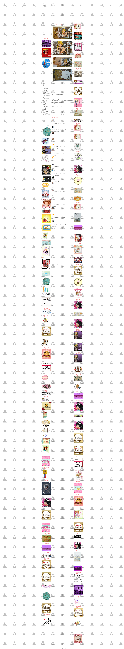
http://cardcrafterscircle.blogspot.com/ (57, 96)
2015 (43, 82)
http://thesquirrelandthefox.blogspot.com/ (57, 102)
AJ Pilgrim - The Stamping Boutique (46, 104)
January (45, 123)
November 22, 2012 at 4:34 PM (59, 140)
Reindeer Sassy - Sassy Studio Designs (46, 96)
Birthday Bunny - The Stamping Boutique (46, 103)
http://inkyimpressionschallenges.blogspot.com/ (58, 103)
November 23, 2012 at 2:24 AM (59, 153)
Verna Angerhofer (56, 175)
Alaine (55, 137)
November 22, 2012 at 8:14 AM (59, 123)
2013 (43, 84)
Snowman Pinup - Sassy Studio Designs (45, 92)
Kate (54, 125)
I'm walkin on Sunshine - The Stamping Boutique (46, 90)
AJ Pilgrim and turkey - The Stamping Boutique (46, 112)
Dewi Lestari (55, 213)
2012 (43, 85)
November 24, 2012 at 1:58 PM (59, 191)
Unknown (55, 155)
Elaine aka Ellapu (56, 148)
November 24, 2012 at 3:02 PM (59, 204)
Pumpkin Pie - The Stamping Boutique (46, 101)
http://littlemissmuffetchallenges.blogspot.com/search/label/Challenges (62, 100)
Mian (54, 193)
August (45, 117)
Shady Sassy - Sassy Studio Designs (46, 88)
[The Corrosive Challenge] (47, 47)
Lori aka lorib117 (56, 131)
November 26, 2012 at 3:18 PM (59, 233)
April (44, 121)
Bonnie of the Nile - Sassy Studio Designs (46, 106)
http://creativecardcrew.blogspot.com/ (57, 99)
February (45, 122)
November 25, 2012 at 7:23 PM (59, 217)
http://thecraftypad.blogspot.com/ (56, 105)
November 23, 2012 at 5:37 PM (59, 173)
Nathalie (55, 226)
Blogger (48, 125)
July (44, 118)
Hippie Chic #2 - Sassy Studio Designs (46, 114)
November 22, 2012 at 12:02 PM (60, 129)
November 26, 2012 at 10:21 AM (60, 224)
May (44, 120)
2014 (43, 83)
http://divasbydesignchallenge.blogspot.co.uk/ (58, 94)
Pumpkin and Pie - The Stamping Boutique (46, 95)
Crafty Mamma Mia (56, 181)
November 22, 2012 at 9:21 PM (59, 146)
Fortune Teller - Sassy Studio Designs (46, 99)
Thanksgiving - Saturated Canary (46, 98)
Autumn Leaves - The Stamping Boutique (46, 108)
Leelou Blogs (64, 648)
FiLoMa (55, 206)
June (44, 119)
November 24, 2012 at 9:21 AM (59, 179)
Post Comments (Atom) (59, 264)
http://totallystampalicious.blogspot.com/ (57, 106)
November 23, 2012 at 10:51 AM (60, 166)
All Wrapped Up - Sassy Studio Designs (46, 93)
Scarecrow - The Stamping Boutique (46, 109)
